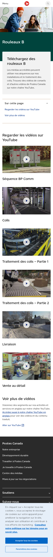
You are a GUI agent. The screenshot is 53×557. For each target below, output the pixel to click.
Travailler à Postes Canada (16, 461)
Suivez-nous (10, 501)
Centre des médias (12, 473)
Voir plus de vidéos (15, 115)
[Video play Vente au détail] (26, 366)
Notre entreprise (11, 449)
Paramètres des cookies (26, 549)
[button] (26, 103)
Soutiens (8, 492)
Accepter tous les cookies (26, 541)
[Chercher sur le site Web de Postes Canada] (48, 3)
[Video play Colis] (26, 200)
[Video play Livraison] (26, 325)
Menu (5, 3)
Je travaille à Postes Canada (17, 467)
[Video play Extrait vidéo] (26, 159)
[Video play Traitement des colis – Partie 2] (26, 283)
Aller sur (11, 425)
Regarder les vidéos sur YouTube (22, 109)
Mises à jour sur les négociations (19, 479)
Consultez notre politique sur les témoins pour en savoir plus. (26, 528)
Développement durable (15, 455)
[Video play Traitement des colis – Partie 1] (26, 242)
